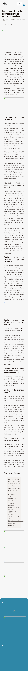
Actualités (22, 19)
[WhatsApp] (11, 24)
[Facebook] (3, 24)
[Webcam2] (24, 4)
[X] (6, 24)
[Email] (13, 24)
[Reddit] (8, 24)
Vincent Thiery (5, 19)
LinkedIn (11, 525)
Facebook (11, 523)
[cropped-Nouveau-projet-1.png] (4, 2)
